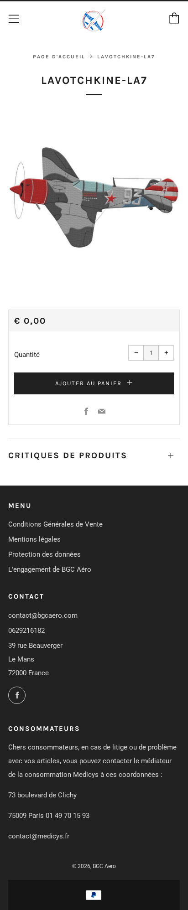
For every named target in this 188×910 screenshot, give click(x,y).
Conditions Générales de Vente (55, 524)
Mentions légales (34, 539)
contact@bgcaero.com (43, 615)
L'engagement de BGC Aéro (49, 569)
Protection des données (44, 554)
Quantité (27, 355)
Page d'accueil (59, 57)
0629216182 (26, 630)
